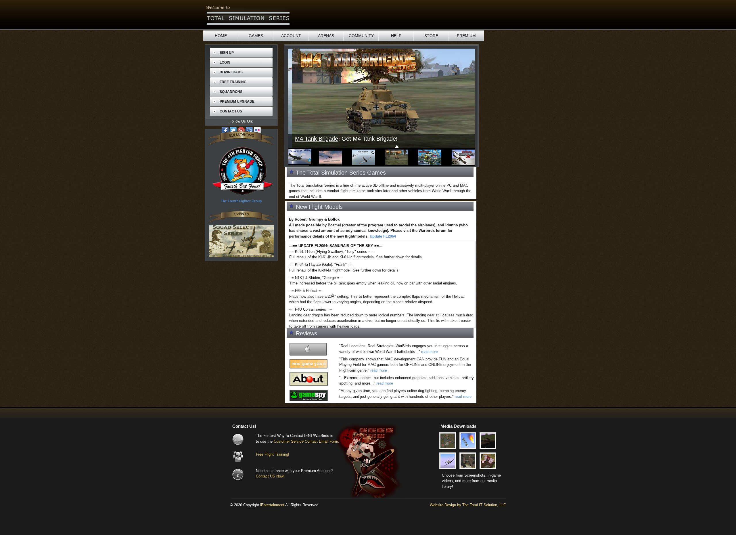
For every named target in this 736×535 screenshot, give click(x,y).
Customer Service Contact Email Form (306, 441)
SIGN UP (227, 53)
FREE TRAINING (233, 82)
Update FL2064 (383, 236)
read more (429, 351)
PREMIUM (466, 35)
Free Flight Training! (272, 454)
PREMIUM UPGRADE (237, 102)
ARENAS (326, 35)
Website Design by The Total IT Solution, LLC (468, 505)
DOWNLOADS (231, 72)
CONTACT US (231, 111)
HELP (396, 35)
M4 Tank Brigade (312, 138)
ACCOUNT (291, 35)
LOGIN (225, 62)
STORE (431, 35)
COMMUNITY (361, 35)
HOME (221, 35)
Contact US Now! (270, 476)
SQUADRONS (231, 92)
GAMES (256, 35)
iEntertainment (272, 505)
